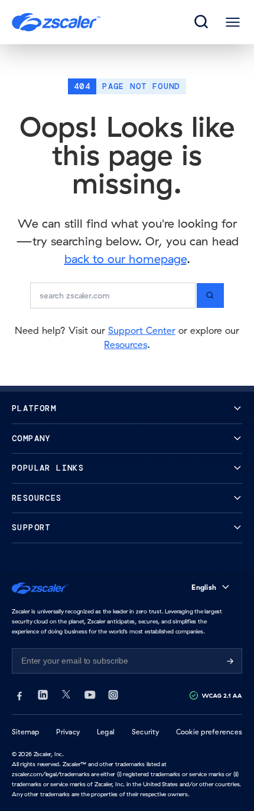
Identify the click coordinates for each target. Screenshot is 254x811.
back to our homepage (125, 258)
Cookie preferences (209, 731)
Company (31, 439)
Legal (106, 731)
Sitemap (26, 731)
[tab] (202, 22)
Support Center (141, 330)
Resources (125, 344)
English (203, 587)
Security (145, 731)
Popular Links (48, 468)
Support (31, 528)
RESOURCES (37, 498)
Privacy (68, 731)
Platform (34, 408)
